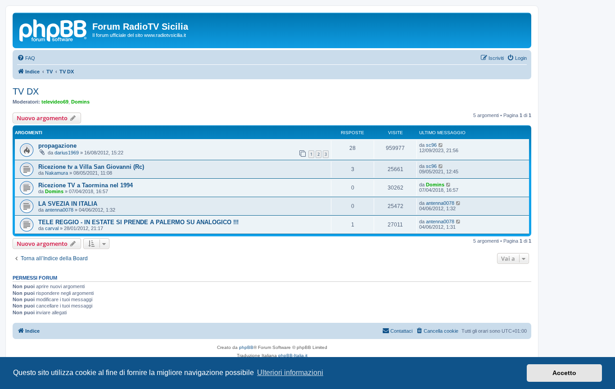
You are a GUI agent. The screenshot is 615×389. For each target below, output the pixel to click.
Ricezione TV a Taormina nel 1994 (85, 185)
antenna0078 (59, 210)
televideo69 (54, 101)
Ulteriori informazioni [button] (290, 372)
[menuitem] (26, 58)
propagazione (57, 145)
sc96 (431, 145)
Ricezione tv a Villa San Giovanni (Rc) (91, 166)
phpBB (246, 347)
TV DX (26, 91)
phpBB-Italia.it (293, 355)
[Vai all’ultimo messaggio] (441, 145)
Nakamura (56, 173)
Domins (80, 101)
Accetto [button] (564, 372)
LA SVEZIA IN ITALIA (67, 203)
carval (52, 228)
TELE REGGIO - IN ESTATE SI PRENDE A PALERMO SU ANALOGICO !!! (138, 222)
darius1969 (66, 152)
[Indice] (53, 29)
